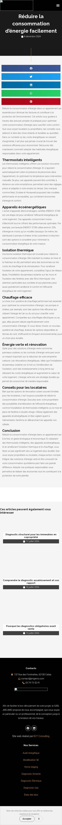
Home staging (31, 767)
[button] (58, 5)
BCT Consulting (41, 736)
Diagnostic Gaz (31, 787)
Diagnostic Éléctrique (31, 780)
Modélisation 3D (31, 760)
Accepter (27, 819)
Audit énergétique (31, 753)
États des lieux (31, 794)
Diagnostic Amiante (31, 774)
